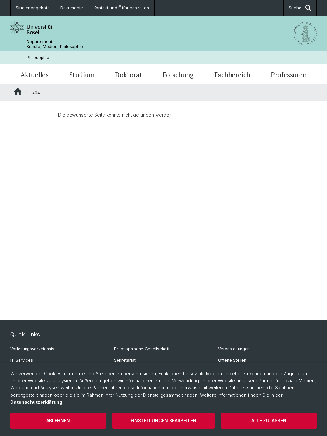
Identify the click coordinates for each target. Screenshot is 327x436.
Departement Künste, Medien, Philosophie (55, 44)
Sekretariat (125, 360)
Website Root (17, 91)
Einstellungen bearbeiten (163, 420)
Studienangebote (33, 7)
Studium (82, 74)
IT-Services (21, 360)
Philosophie (38, 57)
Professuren (289, 74)
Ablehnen (58, 420)
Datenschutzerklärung (36, 402)
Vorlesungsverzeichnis (32, 348)
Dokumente (71, 7)
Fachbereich (232, 74)
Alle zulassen (268, 420)
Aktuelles (34, 74)
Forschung (178, 74)
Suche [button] (295, 7)
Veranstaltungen (234, 348)
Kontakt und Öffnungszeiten (121, 7)
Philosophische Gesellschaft (142, 348)
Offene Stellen (232, 360)
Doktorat (128, 74)
